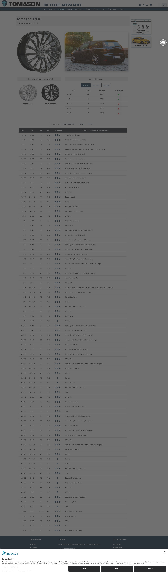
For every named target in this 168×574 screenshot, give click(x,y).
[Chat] (163, 42)
